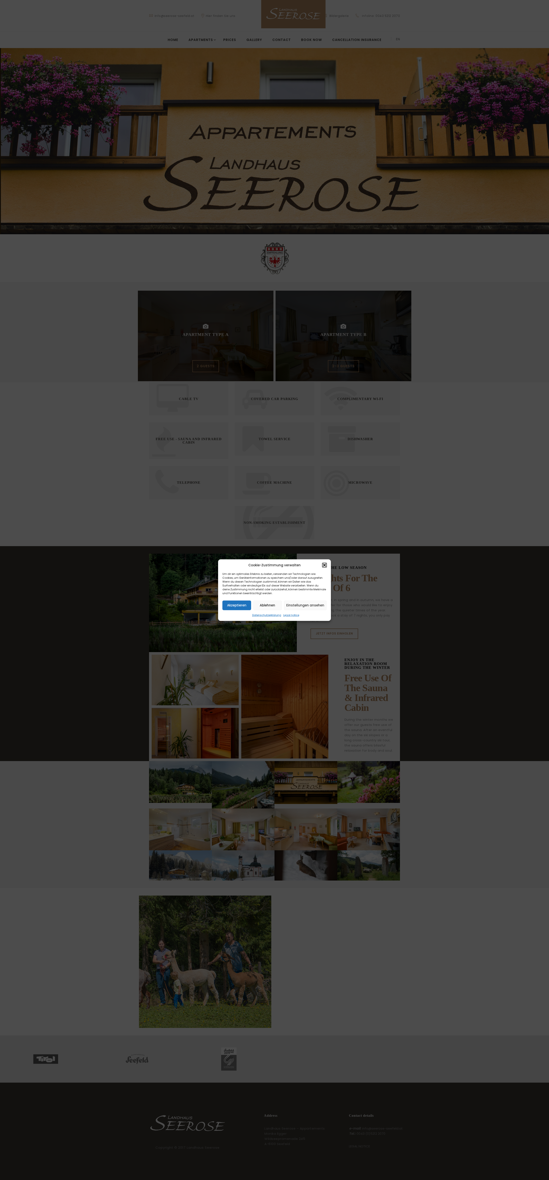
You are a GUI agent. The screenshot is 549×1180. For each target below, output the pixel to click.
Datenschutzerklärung (266, 615)
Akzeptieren (236, 605)
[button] (324, 565)
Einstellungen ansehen (305, 605)
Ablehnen (267, 605)
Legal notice (291, 615)
